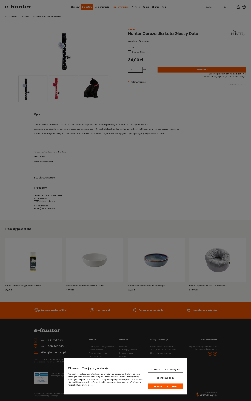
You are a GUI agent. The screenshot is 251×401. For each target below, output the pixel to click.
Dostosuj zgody (165, 378)
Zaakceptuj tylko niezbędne (165, 369)
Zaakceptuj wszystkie (165, 386)
